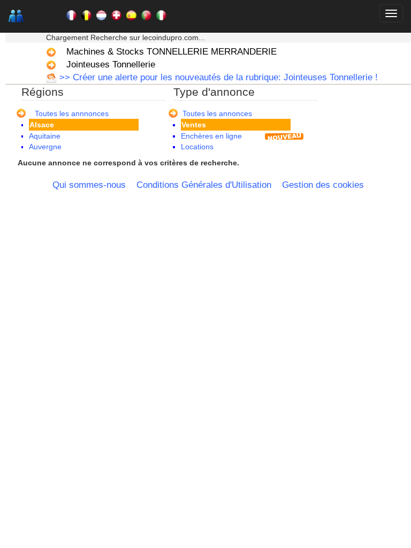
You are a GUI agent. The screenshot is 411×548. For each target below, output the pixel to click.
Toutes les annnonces (72, 113)
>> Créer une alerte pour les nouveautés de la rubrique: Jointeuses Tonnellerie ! (217, 77)
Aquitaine (44, 136)
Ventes (193, 124)
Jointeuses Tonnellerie (110, 64)
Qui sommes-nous (89, 185)
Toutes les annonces (217, 113)
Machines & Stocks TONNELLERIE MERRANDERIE (171, 52)
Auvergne (45, 146)
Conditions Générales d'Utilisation (203, 185)
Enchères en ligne (211, 136)
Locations (197, 146)
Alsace (41, 124)
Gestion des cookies (323, 185)
